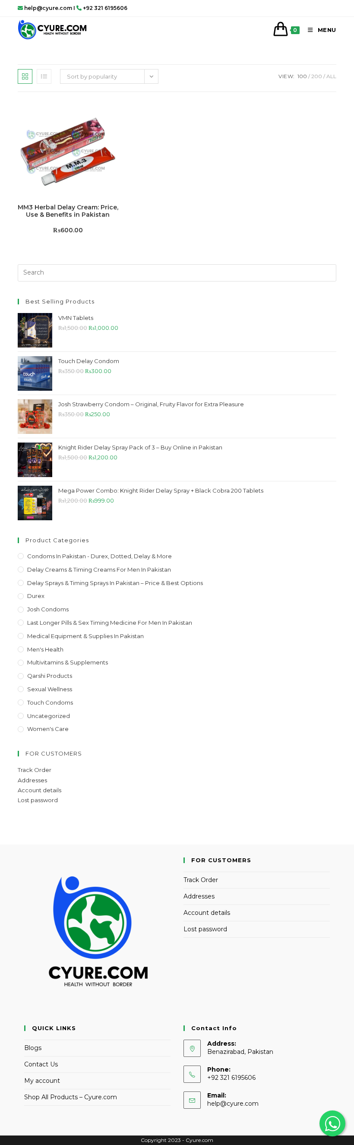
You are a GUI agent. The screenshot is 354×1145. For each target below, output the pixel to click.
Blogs (32, 1048)
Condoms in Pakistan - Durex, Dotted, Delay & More (99, 556)
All (331, 76)
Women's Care (48, 728)
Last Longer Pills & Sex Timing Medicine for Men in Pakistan (109, 622)
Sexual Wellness (49, 689)
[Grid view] (25, 76)
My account (42, 1081)
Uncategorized (48, 715)
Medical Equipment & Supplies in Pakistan (85, 636)
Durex (35, 595)
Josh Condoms (48, 609)
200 (316, 76)
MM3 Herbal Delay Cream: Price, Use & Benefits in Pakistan (68, 211)
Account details (39, 790)
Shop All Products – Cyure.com (70, 1097)
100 (302, 76)
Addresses (32, 780)
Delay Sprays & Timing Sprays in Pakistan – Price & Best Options (115, 582)
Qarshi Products (49, 675)
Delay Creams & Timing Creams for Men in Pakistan (99, 569)
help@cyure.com (233, 1103)
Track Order (34, 769)
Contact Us (41, 1064)
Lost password (38, 800)
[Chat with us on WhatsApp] (332, 1123)
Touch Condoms (50, 702)
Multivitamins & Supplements (67, 662)
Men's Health (45, 649)
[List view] (44, 76)
